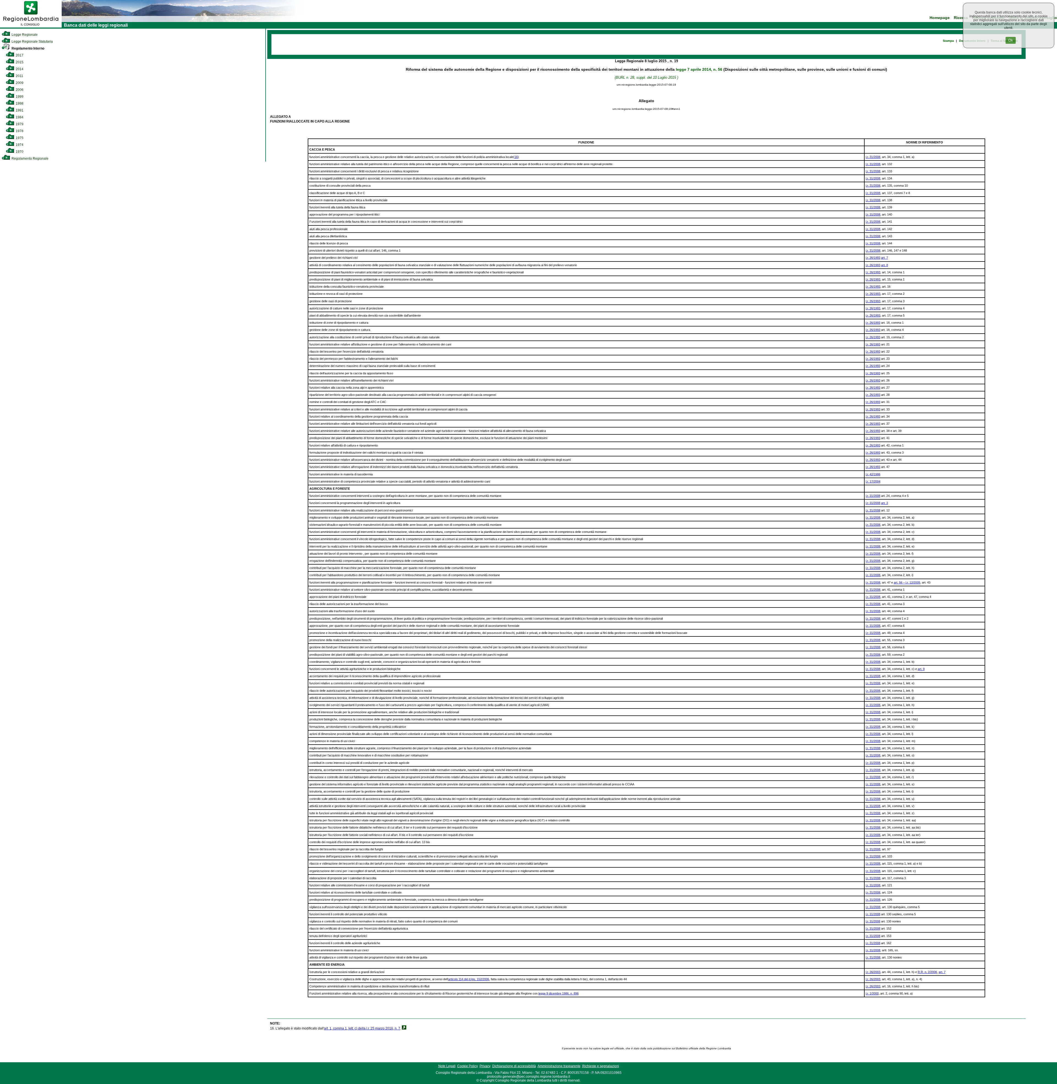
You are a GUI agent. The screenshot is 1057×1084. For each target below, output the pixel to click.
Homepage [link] (940, 18)
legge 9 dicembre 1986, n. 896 (558, 993)
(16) (516, 157)
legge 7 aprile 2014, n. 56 (699, 69)
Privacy (485, 1066)
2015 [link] (19, 62)
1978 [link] (19, 131)
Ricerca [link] (961, 18)
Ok (1010, 40)
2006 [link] (19, 90)
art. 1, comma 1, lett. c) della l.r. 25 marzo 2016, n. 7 (362, 1028)
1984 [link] (19, 117)
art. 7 (884, 257)
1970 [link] (19, 152)
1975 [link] (19, 138)
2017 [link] (19, 55)
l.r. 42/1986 (873, 474)
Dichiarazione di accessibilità (514, 1066)
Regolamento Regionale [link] (29, 158)
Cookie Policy (467, 1066)
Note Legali (447, 1066)
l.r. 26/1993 (873, 257)
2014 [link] (19, 69)
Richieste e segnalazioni (600, 1066)
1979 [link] (19, 124)
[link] (31, 26)
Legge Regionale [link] (24, 35)
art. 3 (884, 503)
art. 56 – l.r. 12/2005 (907, 582)
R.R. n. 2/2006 (927, 972)
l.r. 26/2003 (873, 972)
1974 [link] (19, 145)
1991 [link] (19, 110)
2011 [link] (19, 76)
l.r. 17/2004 (873, 481)
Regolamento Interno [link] (27, 48)
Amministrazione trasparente (559, 1066)
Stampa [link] (948, 40)
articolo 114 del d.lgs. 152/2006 (468, 979)
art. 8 (884, 265)
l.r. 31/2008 (873, 157)
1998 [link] (19, 103)
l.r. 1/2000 (872, 993)
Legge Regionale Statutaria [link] (32, 41)
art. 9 (921, 669)
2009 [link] (19, 83)
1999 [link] (19, 97)
